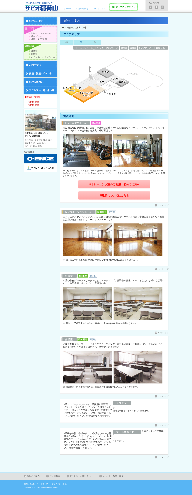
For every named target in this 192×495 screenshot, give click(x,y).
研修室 (34, 51)
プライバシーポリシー (61, 484)
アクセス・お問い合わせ (81, 476)
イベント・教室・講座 (112, 476)
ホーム (69, 9)
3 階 (94, 42)
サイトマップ (99, 9)
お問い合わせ (83, 9)
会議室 (34, 54)
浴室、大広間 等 (39, 39)
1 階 (67, 42)
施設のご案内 (33, 476)
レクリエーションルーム (43, 57)
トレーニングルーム (41, 33)
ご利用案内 (54, 476)
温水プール (36, 36)
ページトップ (163, 205)
